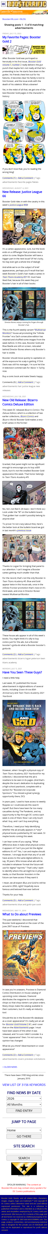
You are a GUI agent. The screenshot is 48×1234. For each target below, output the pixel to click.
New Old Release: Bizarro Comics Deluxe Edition (20, 402)
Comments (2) (9, 654)
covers (21, 1059)
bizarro (21, 658)
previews (29, 1059)
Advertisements (21, 1027)
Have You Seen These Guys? (22, 672)
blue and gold (24, 904)
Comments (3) (9, 900)
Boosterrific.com (10, 19)
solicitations (39, 1059)
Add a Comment (25, 178)
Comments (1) (9, 178)
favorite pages (25, 182)
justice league (28, 386)
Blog (23, 19)
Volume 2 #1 (18, 1024)
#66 (18, 204)
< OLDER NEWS (9, 1067)
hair (20, 386)
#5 (14, 277)
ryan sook (36, 904)
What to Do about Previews (21, 914)
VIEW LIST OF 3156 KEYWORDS (24, 1085)
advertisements (9, 182)
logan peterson (32, 658)
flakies (35, 182)
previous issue (24, 530)
